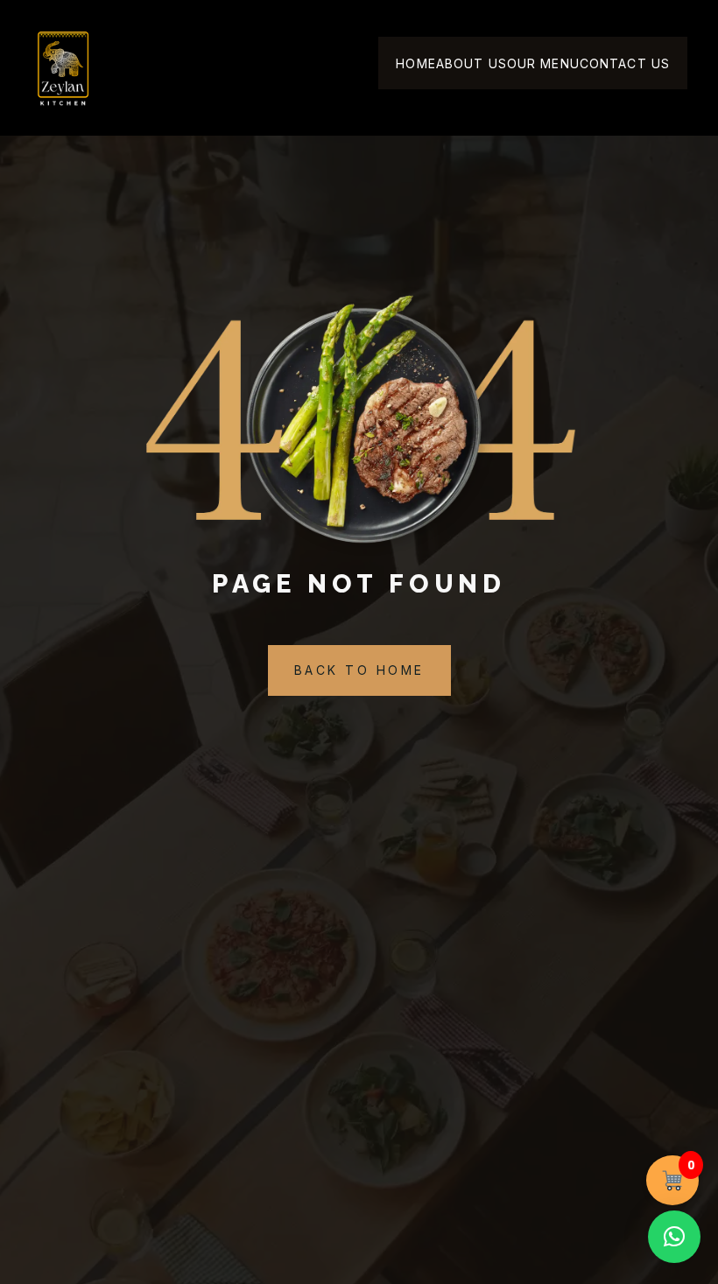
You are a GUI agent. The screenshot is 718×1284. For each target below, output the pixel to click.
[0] (673, 1180)
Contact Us (625, 63)
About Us (471, 63)
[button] (674, 1236)
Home (415, 63)
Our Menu (543, 63)
